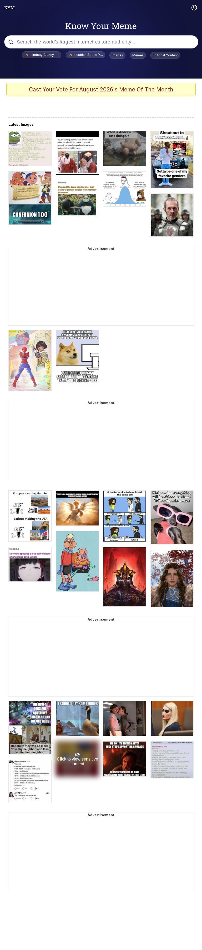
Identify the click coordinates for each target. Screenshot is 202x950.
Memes (138, 55)
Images (117, 55)
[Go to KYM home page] (9, 7)
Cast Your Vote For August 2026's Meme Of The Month (101, 89)
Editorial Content (165, 55)
